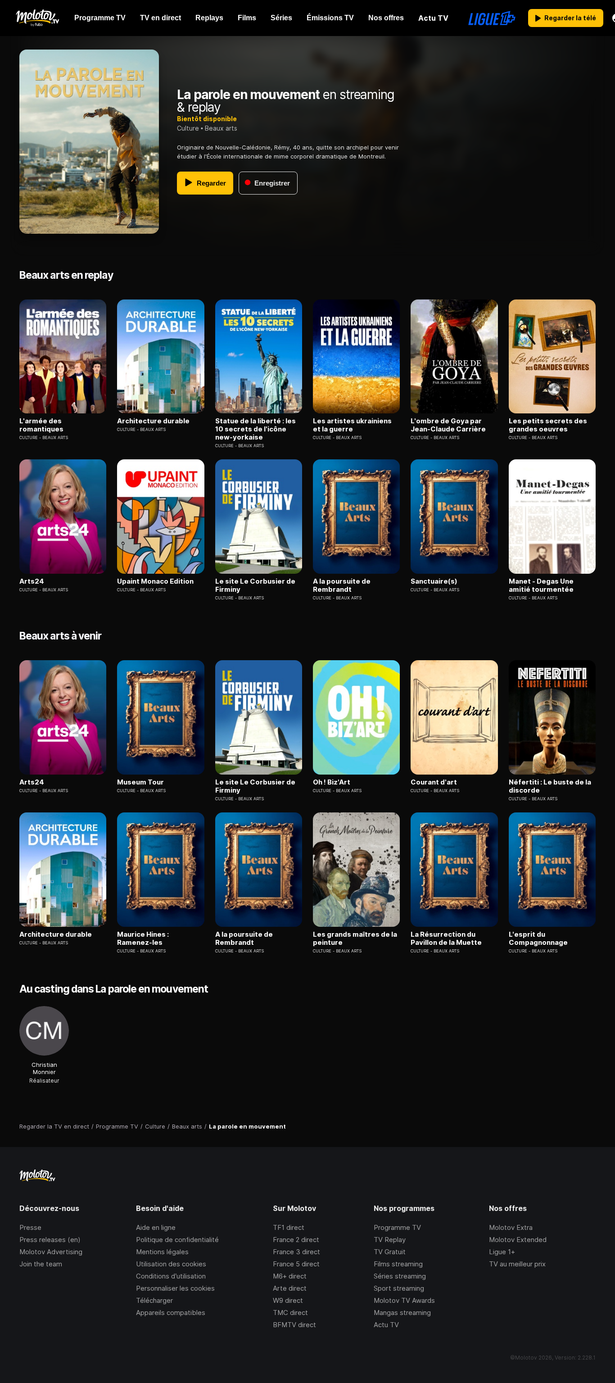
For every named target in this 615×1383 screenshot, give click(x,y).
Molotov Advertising (50, 1251)
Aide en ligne (156, 1227)
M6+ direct (290, 1276)
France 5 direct (296, 1264)
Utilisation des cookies (171, 1264)
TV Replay (390, 1239)
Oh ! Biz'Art (331, 782)
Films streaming (398, 1264)
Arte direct (290, 1288)
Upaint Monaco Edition (155, 581)
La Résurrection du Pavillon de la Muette (446, 938)
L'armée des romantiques (41, 425)
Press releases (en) (50, 1239)
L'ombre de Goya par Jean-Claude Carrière (448, 425)
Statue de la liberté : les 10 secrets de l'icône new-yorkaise (255, 429)
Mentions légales (162, 1251)
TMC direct (290, 1312)
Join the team (40, 1264)
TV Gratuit (390, 1251)
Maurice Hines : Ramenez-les (143, 938)
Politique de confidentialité (177, 1239)
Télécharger (154, 1300)
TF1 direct (288, 1227)
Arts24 (31, 581)
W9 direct (288, 1300)
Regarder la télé (570, 18)
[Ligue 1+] (492, 18)
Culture (188, 128)
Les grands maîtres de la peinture (355, 938)
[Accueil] (37, 18)
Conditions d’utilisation (171, 1276)
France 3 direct (296, 1251)
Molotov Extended (518, 1239)
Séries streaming (400, 1276)
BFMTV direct (294, 1324)
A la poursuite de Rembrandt (342, 585)
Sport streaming (399, 1288)
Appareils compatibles (170, 1312)
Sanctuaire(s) (434, 581)
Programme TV (397, 1227)
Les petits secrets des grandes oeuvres (548, 425)
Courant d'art (434, 782)
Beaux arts (221, 128)
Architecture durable (153, 421)
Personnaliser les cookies (175, 1288)
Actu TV (386, 1324)
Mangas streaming (402, 1312)
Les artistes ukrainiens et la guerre (352, 425)
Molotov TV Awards (404, 1300)
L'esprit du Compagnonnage (538, 938)
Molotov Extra (511, 1227)
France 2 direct (296, 1239)
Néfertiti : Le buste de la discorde (550, 786)
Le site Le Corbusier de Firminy (255, 585)
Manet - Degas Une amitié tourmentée (541, 585)
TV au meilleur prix (517, 1264)
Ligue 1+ (502, 1251)
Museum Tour (140, 782)
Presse (30, 1227)
